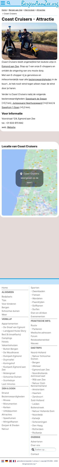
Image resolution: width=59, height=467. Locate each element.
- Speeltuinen (9, 418)
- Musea (6, 400)
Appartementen (10, 323)
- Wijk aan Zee (38, 379)
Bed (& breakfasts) (11, 334)
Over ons (35, 445)
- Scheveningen (39, 421)
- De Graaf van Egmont (13, 327)
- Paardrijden (37, 302)
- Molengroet (8, 373)
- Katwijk (35, 418)
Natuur (5, 429)
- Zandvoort (37, 396)
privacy (36, 461)
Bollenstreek (37, 407)
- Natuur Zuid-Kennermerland (39, 384)
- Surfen (35, 309)
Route (34, 325)
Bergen (5, 307)
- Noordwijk (37, 414)
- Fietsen (35, 294)
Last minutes (8, 384)
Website (11, 127)
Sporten (35, 287)
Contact (35, 454)
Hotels (5, 341)
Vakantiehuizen (10, 345)
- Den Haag (37, 425)
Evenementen (38, 316)
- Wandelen (37, 298)
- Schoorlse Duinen (11, 376)
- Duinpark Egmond (11, 356)
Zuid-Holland (37, 400)
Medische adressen (41, 332)
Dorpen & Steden (10, 425)
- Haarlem (36, 393)
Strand (5, 393)
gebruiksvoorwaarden (24, 461)
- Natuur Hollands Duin (42, 411)
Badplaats (7, 296)
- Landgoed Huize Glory (14, 330)
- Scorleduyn (8, 380)
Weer (4, 314)
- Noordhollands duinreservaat (39, 374)
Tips (4, 300)
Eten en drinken (39, 312)
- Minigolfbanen (10, 421)
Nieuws (34, 343)
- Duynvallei (8, 359)
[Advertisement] (29, 136)
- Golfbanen (37, 305)
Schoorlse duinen (11, 311)
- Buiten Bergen (10, 348)
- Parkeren (36, 329)
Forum (34, 336)
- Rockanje (36, 432)
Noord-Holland (38, 352)
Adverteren (37, 441)
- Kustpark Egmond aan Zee (14, 368)
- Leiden (35, 403)
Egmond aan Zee (10, 66)
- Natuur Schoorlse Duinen (40, 357)
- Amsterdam (37, 389)
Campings (7, 338)
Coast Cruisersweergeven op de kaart (30, 178)
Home (5, 287)
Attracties (7, 414)
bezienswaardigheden (40, 79)
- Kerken (6, 407)
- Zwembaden (38, 291)
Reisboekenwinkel (40, 339)
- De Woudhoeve (10, 352)
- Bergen (35, 362)
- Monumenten (9, 403)
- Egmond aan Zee (40, 369)
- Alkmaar (36, 366)
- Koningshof (8, 363)
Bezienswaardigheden (13, 396)
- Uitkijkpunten (9, 411)
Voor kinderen (9, 303)
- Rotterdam (37, 429)
